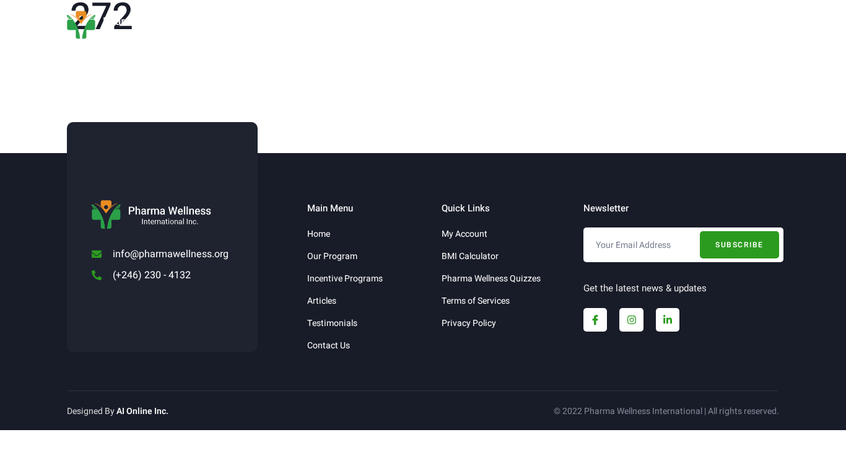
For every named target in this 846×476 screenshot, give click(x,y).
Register (593, 26)
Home (215, 26)
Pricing (534, 26)
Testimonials (464, 26)
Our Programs (273, 26)
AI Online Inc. (142, 411)
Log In (644, 26)
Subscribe (739, 244)
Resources (373, 26)
